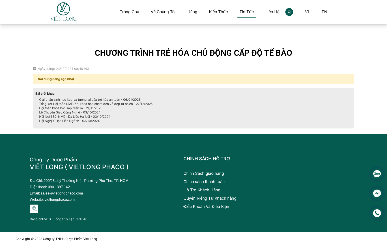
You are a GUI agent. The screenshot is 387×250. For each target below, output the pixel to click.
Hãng (192, 11)
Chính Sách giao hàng (203, 173)
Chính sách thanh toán (204, 181)
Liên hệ (272, 11)
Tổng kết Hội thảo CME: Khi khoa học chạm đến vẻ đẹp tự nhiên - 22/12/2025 (96, 104)
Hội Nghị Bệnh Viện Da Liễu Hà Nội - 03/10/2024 (74, 116)
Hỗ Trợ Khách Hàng (201, 190)
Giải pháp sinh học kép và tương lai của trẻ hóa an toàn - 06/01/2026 (90, 99)
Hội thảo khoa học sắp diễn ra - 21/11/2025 (70, 108)
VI (307, 11)
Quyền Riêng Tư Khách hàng (209, 198)
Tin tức (246, 11)
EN (324, 11)
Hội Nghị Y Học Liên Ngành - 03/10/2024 (69, 121)
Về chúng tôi (163, 11)
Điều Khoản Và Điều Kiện (206, 206)
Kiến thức (218, 11)
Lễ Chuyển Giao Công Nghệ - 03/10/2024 (70, 112)
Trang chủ (129, 11)
